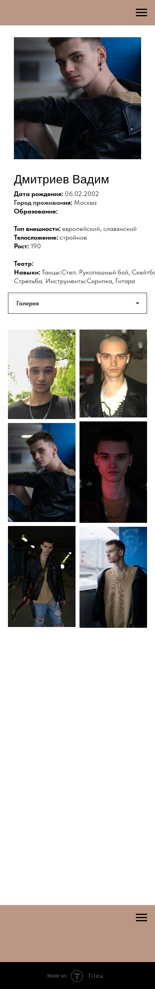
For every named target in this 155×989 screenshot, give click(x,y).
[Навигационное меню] (141, 13)
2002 (91, 194)
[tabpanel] (77, 496)
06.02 (73, 194)
